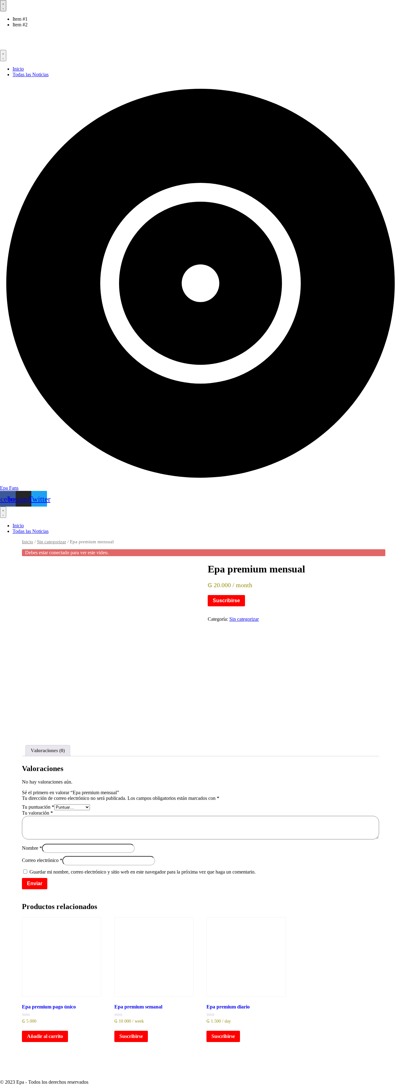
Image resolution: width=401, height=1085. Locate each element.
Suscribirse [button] (131, 1036)
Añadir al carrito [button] (45, 1036)
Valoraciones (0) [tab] (48, 750)
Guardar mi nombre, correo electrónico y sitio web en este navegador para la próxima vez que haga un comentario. (142, 872)
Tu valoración (37, 813)
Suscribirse (226, 600)
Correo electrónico (42, 860)
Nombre (32, 848)
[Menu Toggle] (3, 5)
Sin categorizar (51, 541)
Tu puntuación (38, 807)
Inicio (27, 541)
